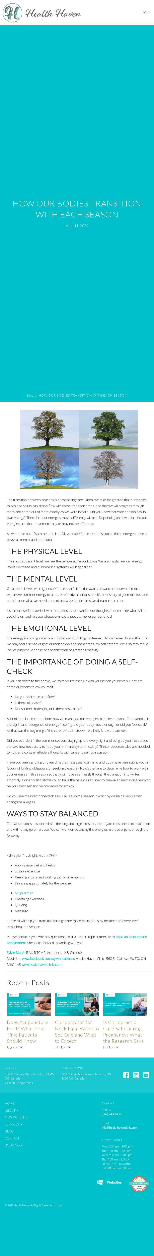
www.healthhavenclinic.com (42, 964)
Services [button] (12, 1124)
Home (9, 1103)
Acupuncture (24, 893)
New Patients (16, 1117)
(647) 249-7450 (111, 1114)
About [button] (10, 1110)
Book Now (13, 1145)
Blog (30, 395)
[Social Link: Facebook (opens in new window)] (126, 1075)
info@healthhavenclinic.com (120, 1127)
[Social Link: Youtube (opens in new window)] (146, 1075)
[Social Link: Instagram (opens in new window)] (136, 1075)
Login (60, 1205)
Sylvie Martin (16, 952)
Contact (12, 1138)
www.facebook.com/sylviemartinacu (48, 958)
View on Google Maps (19, 1083)
